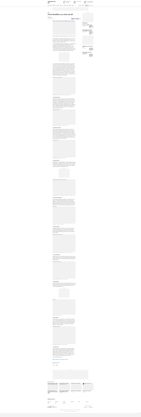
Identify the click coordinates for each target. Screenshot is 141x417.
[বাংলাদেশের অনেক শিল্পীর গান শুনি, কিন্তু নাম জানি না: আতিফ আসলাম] (85, 2)
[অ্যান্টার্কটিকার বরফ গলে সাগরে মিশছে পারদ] (91, 49)
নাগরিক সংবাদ (49, 401)
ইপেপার (48, 403)
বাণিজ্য (58, 5)
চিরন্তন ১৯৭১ (87, 401)
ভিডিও (73, 5)
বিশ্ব (56, 5)
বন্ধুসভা (79, 401)
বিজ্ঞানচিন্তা (64, 401)
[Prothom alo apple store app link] (91, 407)
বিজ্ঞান (48, 12)
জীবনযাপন (70, 5)
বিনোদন (65, 5)
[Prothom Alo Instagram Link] (52, 407)
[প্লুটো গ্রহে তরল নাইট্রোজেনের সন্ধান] (91, 27)
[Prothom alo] (53, 2)
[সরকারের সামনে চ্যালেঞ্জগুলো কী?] (64, 2)
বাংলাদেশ (51, 5)
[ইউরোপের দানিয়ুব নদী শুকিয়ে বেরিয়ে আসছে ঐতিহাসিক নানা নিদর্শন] (64, 386)
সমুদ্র (53, 365)
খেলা (62, 5)
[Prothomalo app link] (85, 407)
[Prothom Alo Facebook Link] (48, 407)
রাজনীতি (54, 5)
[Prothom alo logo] (51, 399)
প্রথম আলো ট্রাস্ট (72, 401)
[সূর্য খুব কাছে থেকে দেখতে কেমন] (88, 386)
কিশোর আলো (56, 401)
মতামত (60, 5)
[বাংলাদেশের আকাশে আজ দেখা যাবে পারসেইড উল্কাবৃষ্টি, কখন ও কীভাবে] (91, 32)
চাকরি (67, 5)
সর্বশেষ (48, 5)
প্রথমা (55, 403)
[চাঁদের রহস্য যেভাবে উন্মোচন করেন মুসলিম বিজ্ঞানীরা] (91, 55)
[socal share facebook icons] (71, 19)
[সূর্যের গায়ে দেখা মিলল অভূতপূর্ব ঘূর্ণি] (76, 386)
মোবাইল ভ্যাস (64, 403)
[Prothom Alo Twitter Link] (50, 407)
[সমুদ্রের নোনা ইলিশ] (75, 2)
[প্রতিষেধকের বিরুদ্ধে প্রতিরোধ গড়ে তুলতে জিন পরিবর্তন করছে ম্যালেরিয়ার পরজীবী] (53, 386)
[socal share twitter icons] (73, 19)
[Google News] (56, 407)
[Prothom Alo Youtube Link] (54, 407)
